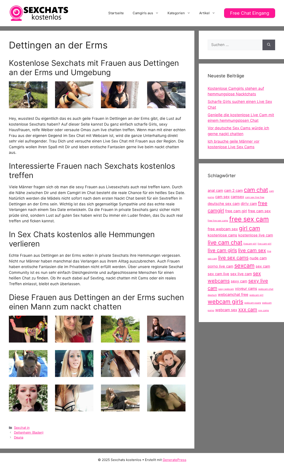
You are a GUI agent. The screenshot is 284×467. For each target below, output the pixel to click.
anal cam (215, 190)
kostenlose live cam (255, 235)
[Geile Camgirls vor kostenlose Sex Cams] (74, 339)
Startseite (116, 13)
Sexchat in (22, 427)
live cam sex (252, 250)
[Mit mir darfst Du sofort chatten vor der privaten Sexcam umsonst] (28, 408)
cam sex (222, 196)
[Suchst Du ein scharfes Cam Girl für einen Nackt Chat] (74, 408)
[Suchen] (268, 45)
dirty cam (249, 203)
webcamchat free (233, 294)
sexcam (244, 265)
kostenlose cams (222, 235)
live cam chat (225, 242)
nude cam (258, 258)
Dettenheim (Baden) (28, 432)
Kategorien (176, 13)
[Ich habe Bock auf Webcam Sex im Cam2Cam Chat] (166, 339)
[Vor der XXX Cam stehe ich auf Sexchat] (28, 374)
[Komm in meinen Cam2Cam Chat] (74, 105)
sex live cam (241, 274)
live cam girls (222, 250)
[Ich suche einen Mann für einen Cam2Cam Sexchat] (120, 105)
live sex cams (233, 258)
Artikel (204, 13)
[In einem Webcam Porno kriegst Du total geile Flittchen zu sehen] (28, 105)
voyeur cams (246, 288)
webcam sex (226, 310)
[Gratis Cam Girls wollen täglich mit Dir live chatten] (166, 105)
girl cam (249, 228)
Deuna (18, 437)
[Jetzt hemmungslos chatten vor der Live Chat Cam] (120, 408)
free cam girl (236, 211)
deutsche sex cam (224, 203)
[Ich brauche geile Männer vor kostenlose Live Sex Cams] (120, 374)
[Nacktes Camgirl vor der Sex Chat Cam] (120, 339)
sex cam (263, 266)
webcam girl (256, 295)
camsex (237, 196)
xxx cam (247, 309)
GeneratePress (174, 460)
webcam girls (225, 301)
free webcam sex (223, 229)
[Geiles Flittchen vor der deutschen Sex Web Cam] (166, 408)
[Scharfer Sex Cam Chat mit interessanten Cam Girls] (28, 339)
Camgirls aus (143, 13)
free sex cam (249, 219)
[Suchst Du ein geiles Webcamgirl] (74, 374)
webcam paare (252, 302)
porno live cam (220, 266)
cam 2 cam (233, 190)
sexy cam (239, 281)
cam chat (256, 189)
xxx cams (263, 310)
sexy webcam (226, 289)
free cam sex (259, 211)
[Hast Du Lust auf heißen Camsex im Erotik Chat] (166, 374)
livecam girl (249, 243)
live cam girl (264, 243)
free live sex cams (218, 220)
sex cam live (218, 274)
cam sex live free (254, 197)
